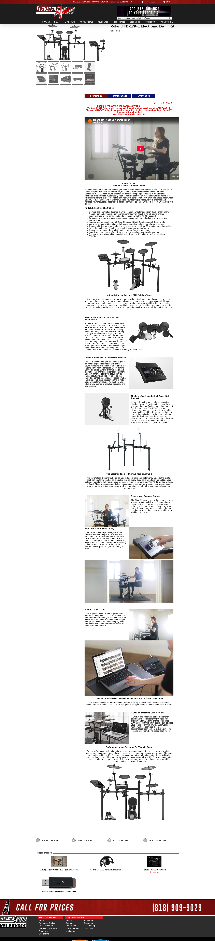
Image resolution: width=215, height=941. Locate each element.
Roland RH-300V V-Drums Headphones (106, 870)
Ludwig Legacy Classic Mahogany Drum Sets (59, 870)
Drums (69, 923)
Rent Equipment (46, 926)
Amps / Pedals (72, 928)
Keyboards (70, 931)
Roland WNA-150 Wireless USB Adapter (59, 891)
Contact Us (44, 934)
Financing (43, 931)
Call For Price (116, 31)
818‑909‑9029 (127, 2)
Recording (88, 923)
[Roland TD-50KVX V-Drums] (154, 857)
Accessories (89, 920)
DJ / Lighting (89, 926)
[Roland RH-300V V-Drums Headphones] (107, 857)
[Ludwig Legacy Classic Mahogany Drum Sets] (59, 857)
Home (41, 920)
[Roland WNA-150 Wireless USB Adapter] (59, 878)
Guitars (69, 920)
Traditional (88, 928)
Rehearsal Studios (47, 923)
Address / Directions (48, 928)
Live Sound (71, 926)
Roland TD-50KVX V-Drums (154, 870)
